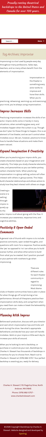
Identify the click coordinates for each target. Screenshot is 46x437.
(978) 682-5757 (26, 392)
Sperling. (23, 433)
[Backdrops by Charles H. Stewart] (23, 21)
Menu (40, 41)
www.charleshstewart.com (23, 396)
